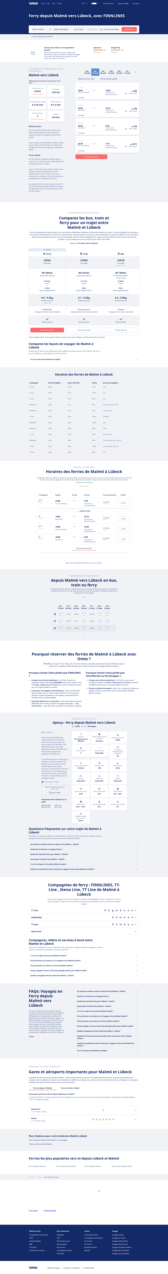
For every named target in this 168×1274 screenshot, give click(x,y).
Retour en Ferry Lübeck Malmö (41, 1144)
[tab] (86, 78)
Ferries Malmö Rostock (37, 1166)
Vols (53, 3)
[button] (80, 29)
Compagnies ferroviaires (38, 1235)
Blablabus (60, 1235)
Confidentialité (88, 1268)
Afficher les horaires (37, 119)
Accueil (31, 1177)
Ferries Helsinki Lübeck (92, 1166)
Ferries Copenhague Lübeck (122, 1166)
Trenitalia (32, 1247)
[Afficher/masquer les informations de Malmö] (135, 1119)
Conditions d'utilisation (71, 1268)
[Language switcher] (95, 3)
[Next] (135, 72)
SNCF (31, 1238)
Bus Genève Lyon (63, 1241)
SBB (30, 1244)
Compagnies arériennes (93, 1238)
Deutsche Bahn (35, 1241)
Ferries (59, 3)
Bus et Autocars (63, 1231)
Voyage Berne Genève (120, 1250)
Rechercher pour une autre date (84, 550)
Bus (48, 3)
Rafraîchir (82, 486)
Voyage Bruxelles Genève (121, 1247)
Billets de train (35, 1231)
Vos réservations (108, 3)
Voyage (115, 1231)
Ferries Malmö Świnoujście (66, 1166)
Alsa (58, 1238)
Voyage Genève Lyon (120, 1244)
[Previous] (54, 607)
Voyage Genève (118, 1235)
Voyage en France (119, 1238)
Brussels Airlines (90, 1247)
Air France (88, 1241)
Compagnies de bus (64, 1250)
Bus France (61, 1247)
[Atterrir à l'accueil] (35, 3)
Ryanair (87, 1250)
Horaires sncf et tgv (36, 1250)
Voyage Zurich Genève (120, 1253)
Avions (87, 1231)
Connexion (135, 3)
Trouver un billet (37, 94)
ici (102, 563)
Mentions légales (53, 1268)
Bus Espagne (62, 1244)
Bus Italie (60, 1253)
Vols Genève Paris (91, 1235)
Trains (43, 3)
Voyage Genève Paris (120, 1241)
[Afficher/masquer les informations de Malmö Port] (135, 1110)
